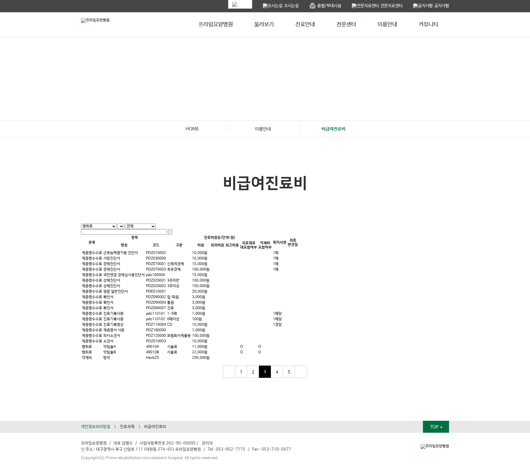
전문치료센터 (391, 5)
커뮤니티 (428, 24)
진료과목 (127, 426)
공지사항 (441, 5)
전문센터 (346, 24)
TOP (435, 427)
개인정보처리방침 (95, 426)
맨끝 (301, 372)
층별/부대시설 (329, 5)
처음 (229, 372)
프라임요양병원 (215, 24)
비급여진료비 (155, 426)
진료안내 (305, 24)
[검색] (170, 232)
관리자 (207, 443)
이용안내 (387, 24)
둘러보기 (264, 24)
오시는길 (291, 5)
